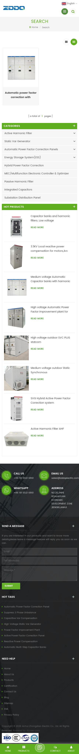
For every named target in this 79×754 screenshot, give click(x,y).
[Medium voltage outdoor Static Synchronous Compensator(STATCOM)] (16, 378)
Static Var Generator (17, 141)
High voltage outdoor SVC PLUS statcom (50, 340)
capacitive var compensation (20, 618)
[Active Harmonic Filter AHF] (16, 439)
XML (6, 709)
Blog (6, 697)
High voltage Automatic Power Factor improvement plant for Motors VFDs (50, 309)
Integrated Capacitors (18, 190)
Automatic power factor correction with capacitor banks (21, 95)
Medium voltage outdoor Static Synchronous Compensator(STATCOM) (50, 370)
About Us (9, 674)
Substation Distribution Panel (22, 198)
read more (20, 104)
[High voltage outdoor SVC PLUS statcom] (16, 348)
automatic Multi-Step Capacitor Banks (25, 647)
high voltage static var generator (22, 624)
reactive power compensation (21, 641)
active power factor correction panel (24, 635)
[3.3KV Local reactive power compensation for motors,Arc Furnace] (16, 256)
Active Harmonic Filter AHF (47, 429)
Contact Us (10, 691)
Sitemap (8, 703)
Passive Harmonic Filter (18, 181)
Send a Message (40, 747)
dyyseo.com (33, 730)
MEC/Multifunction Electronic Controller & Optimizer (36, 173)
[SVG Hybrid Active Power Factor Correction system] (16, 408)
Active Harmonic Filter (18, 133)
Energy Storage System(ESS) (22, 157)
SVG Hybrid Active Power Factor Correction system (51, 400)
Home (35, 27)
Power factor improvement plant (22, 630)
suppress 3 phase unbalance (20, 612)
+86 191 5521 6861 (24, 478)
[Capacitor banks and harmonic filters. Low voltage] (16, 226)
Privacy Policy (11, 715)
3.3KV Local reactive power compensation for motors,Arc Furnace (49, 248)
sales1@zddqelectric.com (65, 478)
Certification (10, 686)
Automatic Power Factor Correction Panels (31, 149)
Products (9, 680)
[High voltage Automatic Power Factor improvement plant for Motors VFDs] (16, 317)
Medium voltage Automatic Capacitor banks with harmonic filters (50, 279)
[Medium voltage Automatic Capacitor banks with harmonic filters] (16, 287)
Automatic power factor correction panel (26, 607)
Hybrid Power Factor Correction (24, 165)
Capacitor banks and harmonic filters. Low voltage (50, 218)
